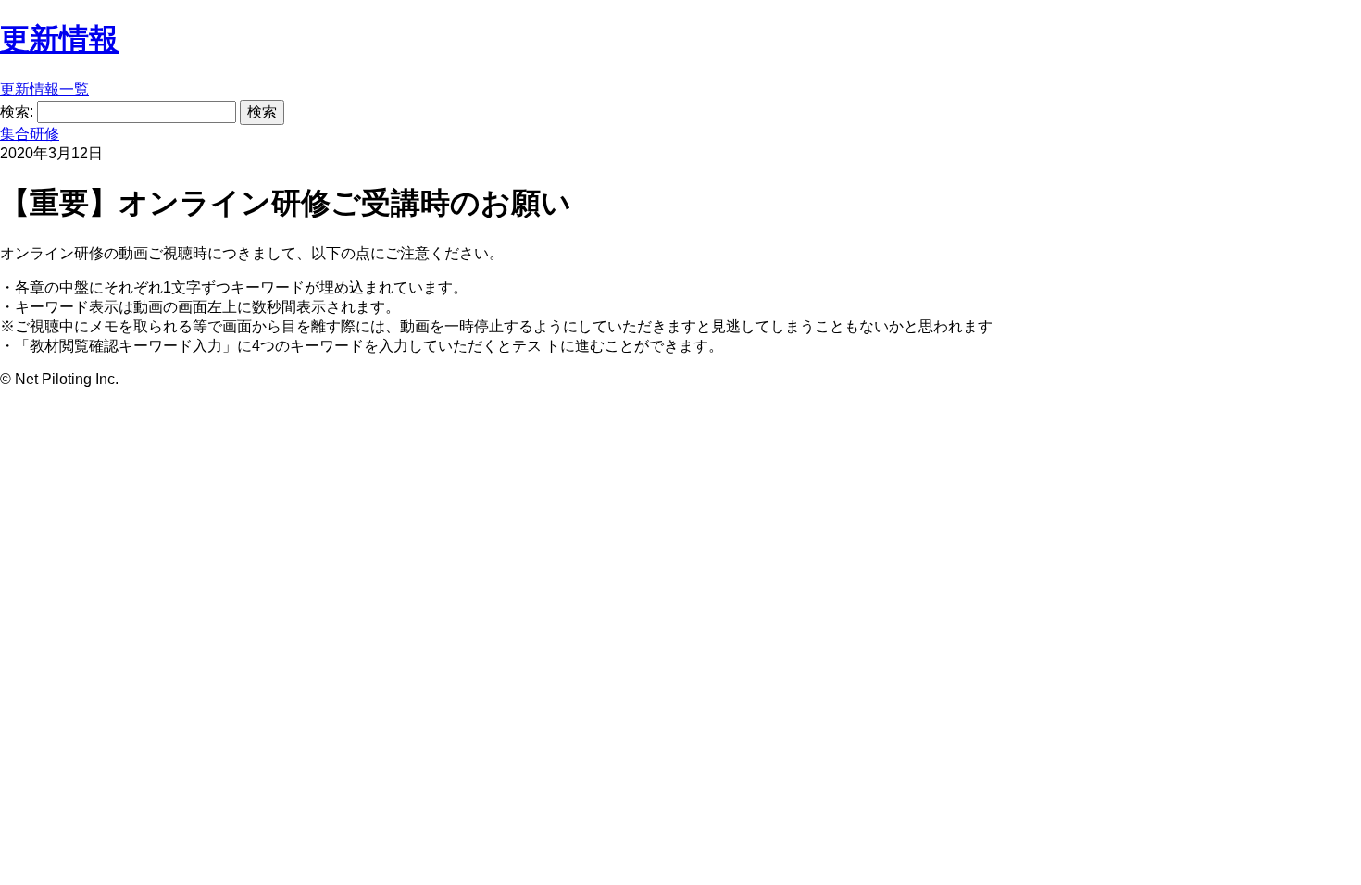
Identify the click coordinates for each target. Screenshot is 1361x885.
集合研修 (29, 134)
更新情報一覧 (44, 89)
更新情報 (59, 39)
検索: (16, 111)
